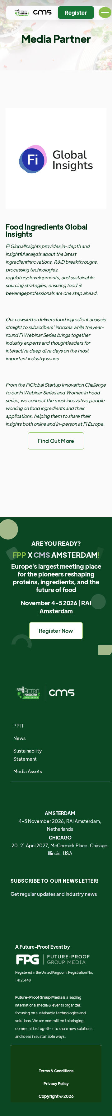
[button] (105, 12)
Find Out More (56, 440)
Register (76, 12)
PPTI (18, 725)
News (19, 738)
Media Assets (27, 771)
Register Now (56, 630)
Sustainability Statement (27, 754)
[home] (32, 13)
